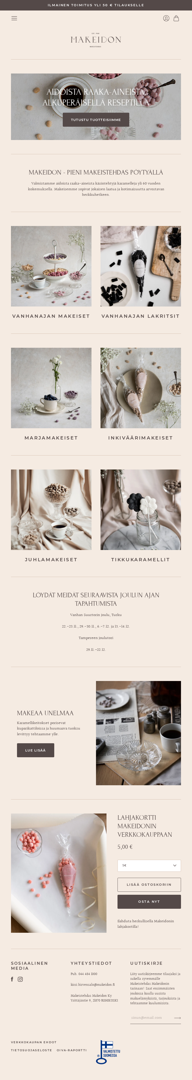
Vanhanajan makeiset (51, 316)
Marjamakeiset (51, 438)
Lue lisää (35, 750)
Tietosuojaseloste (31, 1050)
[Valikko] (14, 18)
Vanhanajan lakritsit (141, 316)
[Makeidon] (96, 40)
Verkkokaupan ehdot (34, 1042)
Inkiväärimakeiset (140, 438)
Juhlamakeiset (51, 559)
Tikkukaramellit (140, 559)
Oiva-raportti (72, 1050)
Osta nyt (149, 902)
